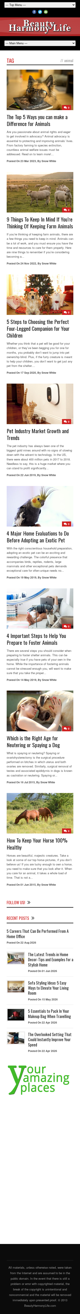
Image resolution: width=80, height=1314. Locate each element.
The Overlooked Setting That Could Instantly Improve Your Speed (50, 1039)
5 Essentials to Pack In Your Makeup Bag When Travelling (49, 1013)
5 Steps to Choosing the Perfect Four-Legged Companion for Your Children (38, 328)
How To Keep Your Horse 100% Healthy (37, 843)
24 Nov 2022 (28, 263)
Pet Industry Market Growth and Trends (38, 434)
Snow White (49, 161)
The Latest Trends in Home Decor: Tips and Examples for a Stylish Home (50, 960)
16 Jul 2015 (27, 782)
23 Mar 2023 (28, 161)
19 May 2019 (28, 577)
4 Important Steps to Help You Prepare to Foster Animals (36, 639)
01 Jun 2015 (28, 885)
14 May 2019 (28, 680)
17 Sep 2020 (28, 373)
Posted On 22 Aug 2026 (21, 942)
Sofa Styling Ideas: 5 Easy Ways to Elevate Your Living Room (48, 988)
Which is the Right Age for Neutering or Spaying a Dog (33, 741)
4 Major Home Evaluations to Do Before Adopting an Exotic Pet (38, 536)
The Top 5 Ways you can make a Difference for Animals (37, 120)
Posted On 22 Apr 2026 (42, 1022)
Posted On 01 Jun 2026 (42, 971)
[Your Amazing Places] (40, 1095)
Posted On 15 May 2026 (43, 999)
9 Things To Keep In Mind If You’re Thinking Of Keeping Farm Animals (40, 222)
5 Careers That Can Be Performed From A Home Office (38, 933)
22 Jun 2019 (28, 475)
